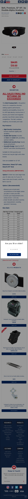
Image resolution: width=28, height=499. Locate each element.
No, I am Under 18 (14, 249)
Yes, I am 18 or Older (14, 254)
